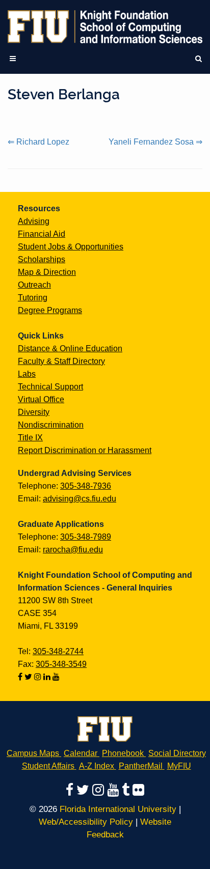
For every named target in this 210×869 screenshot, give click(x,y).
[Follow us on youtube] (56, 676)
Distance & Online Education (70, 348)
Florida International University (118, 809)
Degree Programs (50, 310)
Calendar (80, 753)
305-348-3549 (61, 664)
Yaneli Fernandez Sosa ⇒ (155, 141)
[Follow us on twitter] (29, 676)
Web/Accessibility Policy (86, 822)
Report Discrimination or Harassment (84, 450)
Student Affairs (48, 766)
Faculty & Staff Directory (61, 361)
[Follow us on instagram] (38, 676)
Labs (27, 374)
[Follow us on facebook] (21, 676)
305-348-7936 (85, 486)
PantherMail (141, 766)
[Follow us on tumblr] (127, 789)
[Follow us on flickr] (138, 789)
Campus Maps (33, 753)
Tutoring (32, 297)
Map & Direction (47, 272)
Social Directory (177, 753)
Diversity (33, 412)
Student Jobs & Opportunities (70, 246)
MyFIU (179, 766)
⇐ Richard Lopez (38, 141)
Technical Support (50, 386)
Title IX (30, 437)
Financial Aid (41, 234)
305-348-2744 (58, 651)
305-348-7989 (85, 536)
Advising (33, 221)
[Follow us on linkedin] (47, 676)
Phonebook (123, 753)
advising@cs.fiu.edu (79, 498)
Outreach (34, 285)
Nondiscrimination (51, 425)
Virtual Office (41, 399)
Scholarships (41, 259)
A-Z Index (96, 766)
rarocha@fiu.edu (73, 549)
